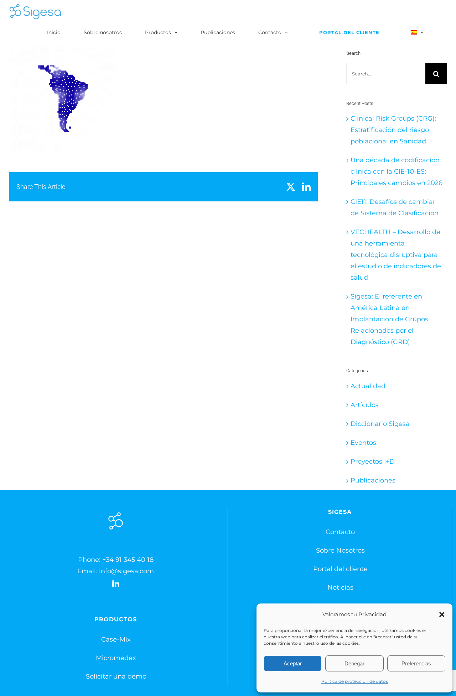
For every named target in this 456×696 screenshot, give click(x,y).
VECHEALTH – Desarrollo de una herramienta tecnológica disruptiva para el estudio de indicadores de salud (396, 254)
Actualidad (368, 386)
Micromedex (116, 658)
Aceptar (293, 663)
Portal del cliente (340, 569)
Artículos (365, 405)
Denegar (354, 663)
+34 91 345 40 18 (128, 560)
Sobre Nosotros (340, 550)
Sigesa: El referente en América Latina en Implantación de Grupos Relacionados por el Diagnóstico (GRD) (389, 319)
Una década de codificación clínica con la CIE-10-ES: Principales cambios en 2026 (396, 171)
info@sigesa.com (126, 571)
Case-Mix (116, 639)
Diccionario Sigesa (380, 424)
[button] (441, 614)
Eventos (363, 443)
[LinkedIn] (115, 583)
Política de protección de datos (354, 681)
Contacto (340, 532)
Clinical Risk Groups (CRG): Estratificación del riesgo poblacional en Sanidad (393, 130)
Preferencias (416, 663)
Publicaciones (373, 480)
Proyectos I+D (373, 461)
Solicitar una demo (116, 676)
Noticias (340, 587)
